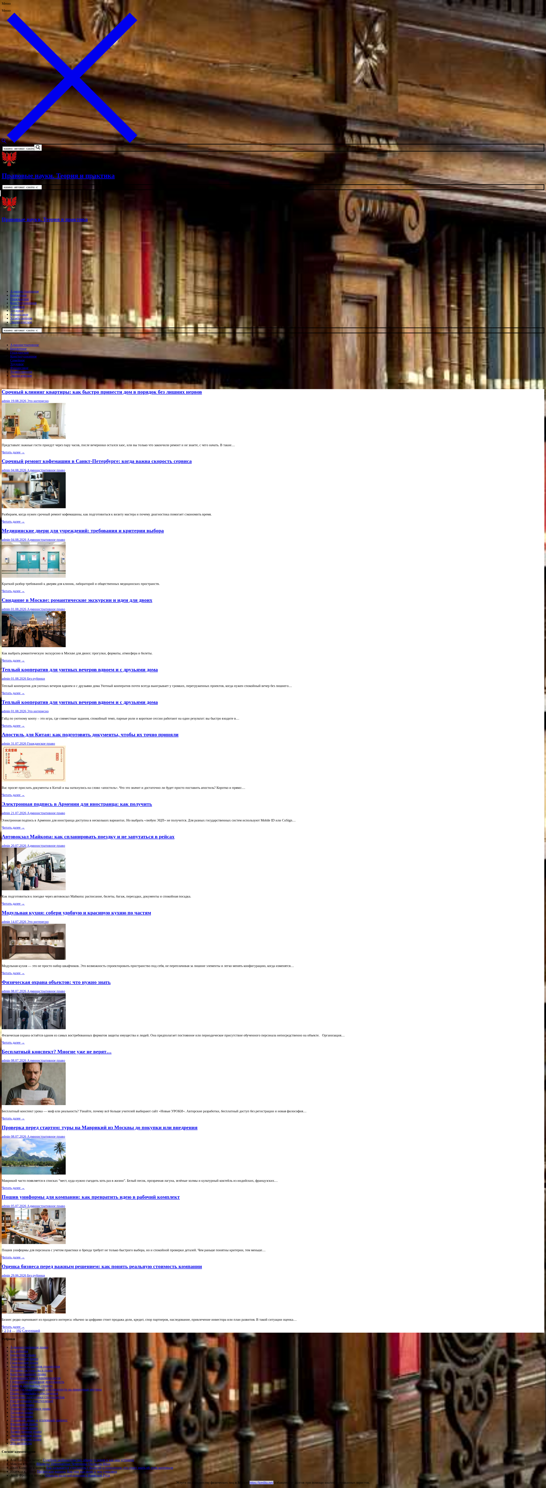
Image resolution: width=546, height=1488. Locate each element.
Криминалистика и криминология (35, 1378)
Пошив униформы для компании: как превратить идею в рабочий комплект (91, 1197)
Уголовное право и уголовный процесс (39, 1420)
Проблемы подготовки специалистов (37, 1397)
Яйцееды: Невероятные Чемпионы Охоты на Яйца (73, 1464)
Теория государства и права (30, 1408)
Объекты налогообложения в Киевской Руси (77, 1475)
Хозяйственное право (26, 1431)
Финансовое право (24, 1424)
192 (18, 1330)
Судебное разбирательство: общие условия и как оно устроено (88, 1460)
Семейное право (22, 1405)
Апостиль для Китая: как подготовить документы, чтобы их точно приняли (90, 734)
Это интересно (37, 401)
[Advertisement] (273, 256)
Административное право (45, 470)
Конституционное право (28, 1374)
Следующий (31, 1330)
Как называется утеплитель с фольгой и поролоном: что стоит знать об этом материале (109, 1467)
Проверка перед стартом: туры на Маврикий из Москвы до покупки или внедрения (99, 1127)
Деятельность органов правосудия (35, 1366)
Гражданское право (40, 743)
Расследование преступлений (31, 1401)
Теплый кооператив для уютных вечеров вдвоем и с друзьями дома (80, 669)
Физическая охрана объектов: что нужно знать (56, 982)
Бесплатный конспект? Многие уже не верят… (57, 1051)
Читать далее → (13, 452)
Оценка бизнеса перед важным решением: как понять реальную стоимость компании (102, 1266)
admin (6, 401)
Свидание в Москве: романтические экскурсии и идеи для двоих (77, 600)
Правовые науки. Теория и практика (58, 175)
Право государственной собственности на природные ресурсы (56, 1389)
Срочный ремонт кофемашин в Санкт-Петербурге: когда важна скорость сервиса (97, 461)
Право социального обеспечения (34, 1393)
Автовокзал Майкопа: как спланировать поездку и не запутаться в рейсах (88, 836)
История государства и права (31, 1370)
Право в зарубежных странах (31, 1385)
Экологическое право (25, 1435)
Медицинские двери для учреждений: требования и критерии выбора (83, 530)
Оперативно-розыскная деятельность (37, 1382)
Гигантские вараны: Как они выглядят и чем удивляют (77, 1471)
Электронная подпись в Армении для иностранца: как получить (77, 804)
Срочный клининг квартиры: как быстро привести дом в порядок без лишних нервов (102, 392)
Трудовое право (21, 1412)
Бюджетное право (23, 1355)
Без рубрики (35, 678)
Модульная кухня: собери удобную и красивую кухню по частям (76, 912)
